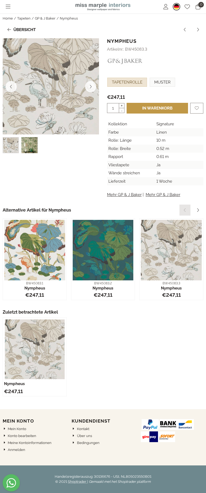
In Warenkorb (157, 108)
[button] (8, 6)
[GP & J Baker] (125, 64)
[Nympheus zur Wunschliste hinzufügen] (196, 108)
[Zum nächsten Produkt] (198, 29)
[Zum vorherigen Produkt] (184, 29)
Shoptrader (77, 482)
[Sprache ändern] (176, 6)
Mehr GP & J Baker (124, 194)
